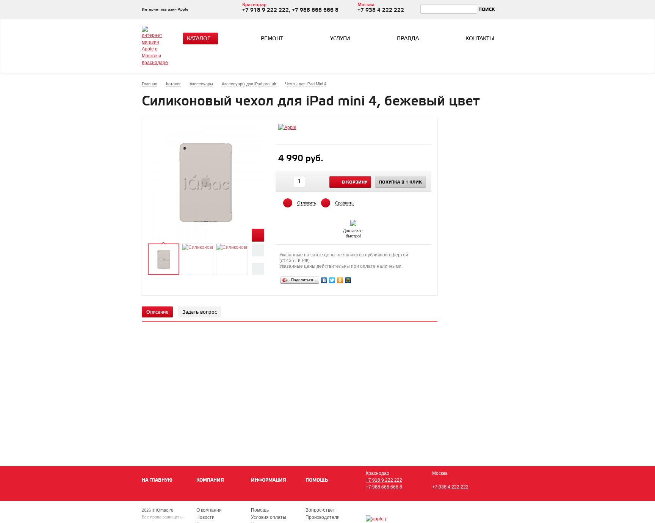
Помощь (317, 480)
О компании (209, 510)
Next (258, 269)
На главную (157, 480)
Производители (323, 517)
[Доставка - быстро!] (353, 221)
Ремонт (272, 39)
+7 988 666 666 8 (384, 487)
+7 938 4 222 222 (450, 487)
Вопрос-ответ (320, 510)
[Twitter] (332, 280)
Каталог (198, 39)
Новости (205, 517)
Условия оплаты (268, 517)
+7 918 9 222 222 (384, 480)
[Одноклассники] (340, 280)
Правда (408, 39)
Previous (258, 249)
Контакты (479, 39)
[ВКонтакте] (324, 280)
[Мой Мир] (348, 280)
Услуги (340, 39)
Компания (210, 480)
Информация (268, 480)
